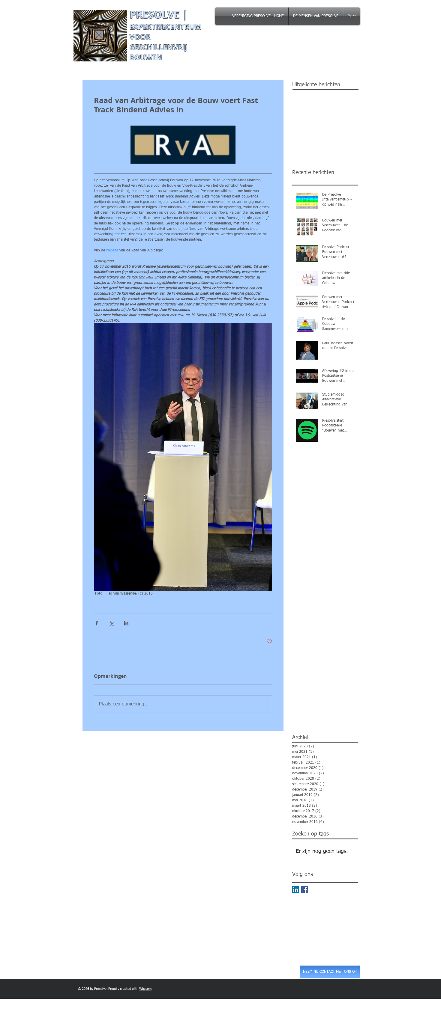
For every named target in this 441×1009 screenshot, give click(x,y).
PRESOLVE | (160, 14)
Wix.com (145, 988)
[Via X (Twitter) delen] (111, 623)
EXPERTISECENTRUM (166, 27)
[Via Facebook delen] (97, 623)
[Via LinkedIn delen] (126, 623)
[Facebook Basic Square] (304, 889)
